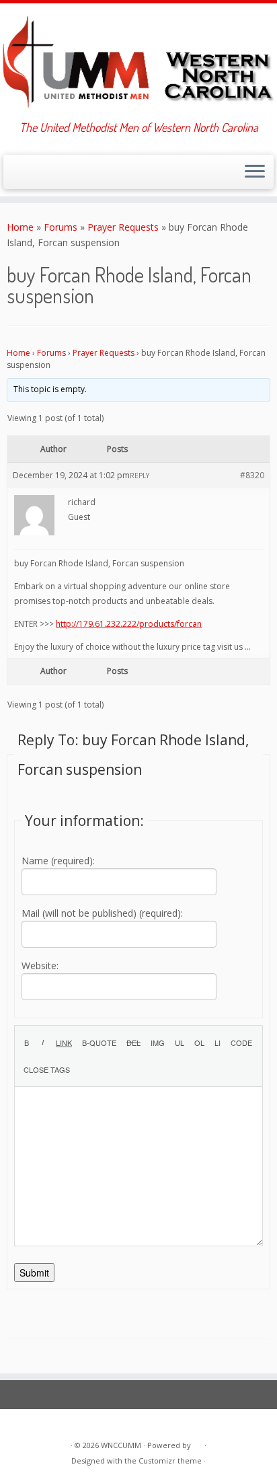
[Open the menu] (255, 172)
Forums (60, 227)
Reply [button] (139, 475)
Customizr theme (170, 1460)
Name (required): (58, 860)
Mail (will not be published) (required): (102, 913)
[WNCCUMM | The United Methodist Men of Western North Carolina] (138, 62)
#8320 (252, 475)
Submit (34, 1272)
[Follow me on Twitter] (26, 175)
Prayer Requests (123, 227)
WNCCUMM (121, 1445)
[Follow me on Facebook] (37, 175)
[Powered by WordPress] (197, 1442)
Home (20, 227)
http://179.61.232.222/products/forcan (129, 624)
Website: (40, 965)
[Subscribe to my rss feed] (14, 175)
